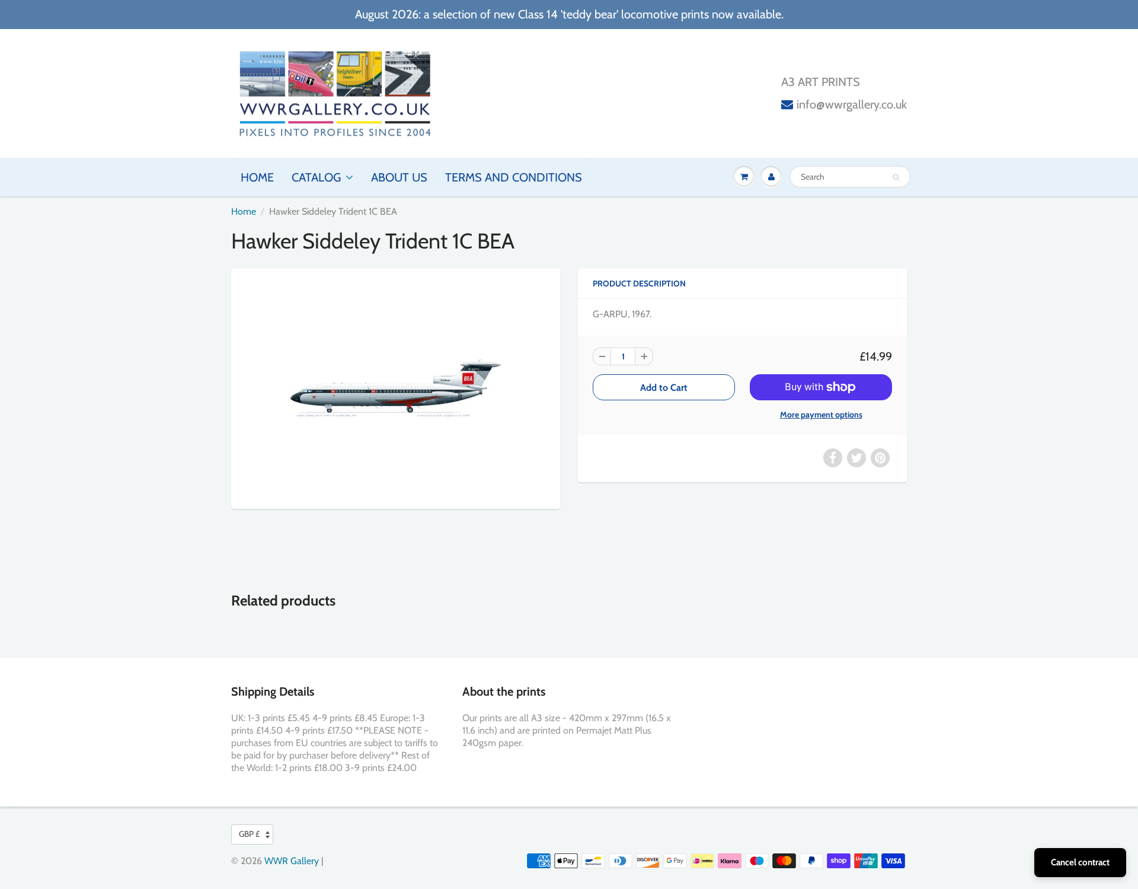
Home (257, 177)
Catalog (316, 177)
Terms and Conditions (513, 177)
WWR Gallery (291, 860)
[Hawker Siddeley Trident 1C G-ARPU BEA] (396, 387)
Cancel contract (1080, 862)
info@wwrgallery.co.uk (852, 104)
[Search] (896, 177)
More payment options (821, 414)
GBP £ (249, 834)
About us (399, 177)
